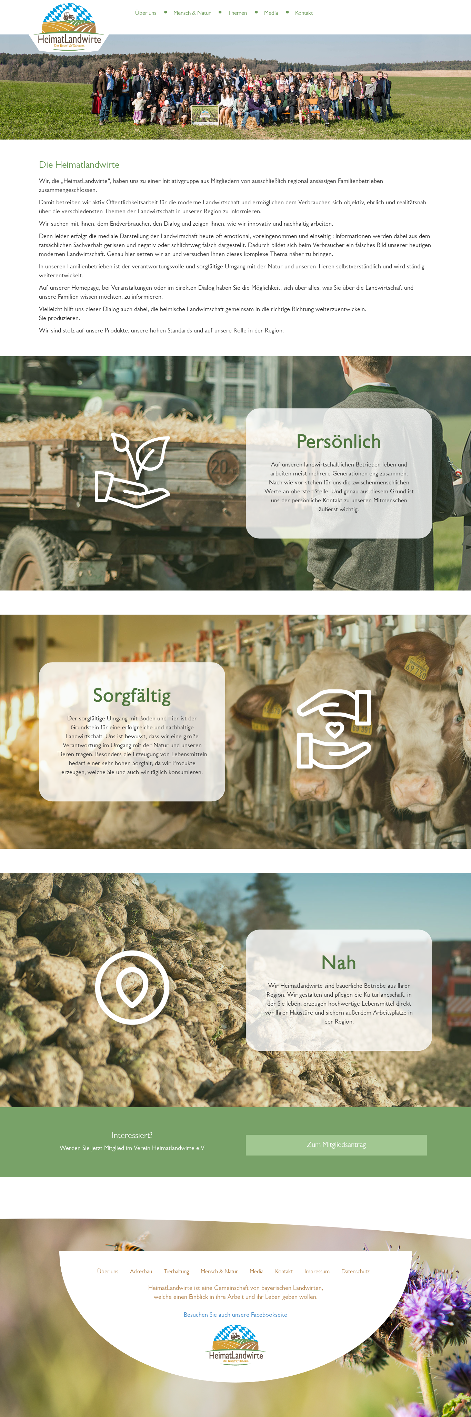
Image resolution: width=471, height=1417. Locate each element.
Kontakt (304, 13)
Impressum (317, 1272)
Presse (164, 6)
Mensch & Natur (192, 13)
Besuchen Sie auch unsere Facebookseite (235, 1315)
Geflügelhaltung (265, 6)
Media (271, 13)
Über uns (145, 13)
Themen (237, 13)
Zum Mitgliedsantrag (336, 1145)
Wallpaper (297, 6)
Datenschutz (355, 1272)
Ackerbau (141, 1272)
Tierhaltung (176, 1272)
